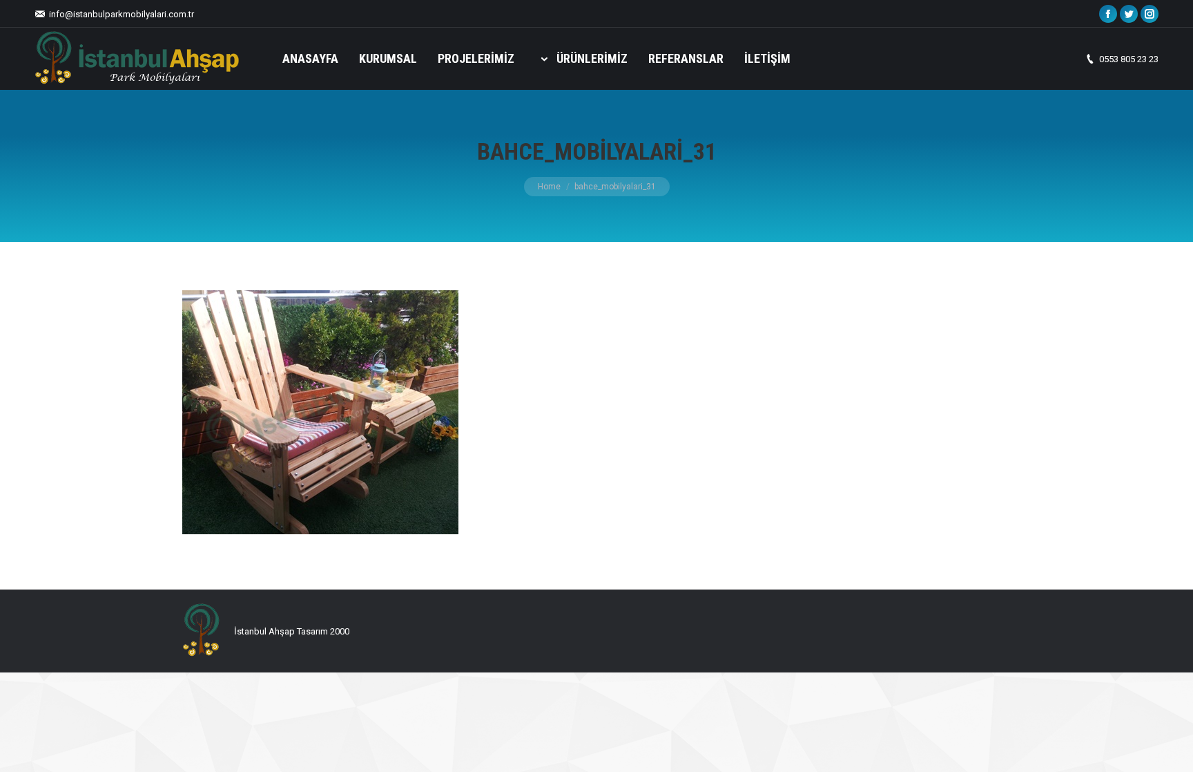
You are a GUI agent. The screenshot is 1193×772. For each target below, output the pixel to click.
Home (549, 186)
